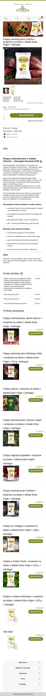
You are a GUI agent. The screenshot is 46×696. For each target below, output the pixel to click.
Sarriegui (15, 128)
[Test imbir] (13, 642)
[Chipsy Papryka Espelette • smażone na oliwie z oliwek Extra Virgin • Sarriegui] (13, 474)
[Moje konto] (29, 18)
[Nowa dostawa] (23, 29)
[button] (6, 19)
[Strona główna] (23, 9)
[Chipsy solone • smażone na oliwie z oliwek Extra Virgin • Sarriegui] (13, 403)
